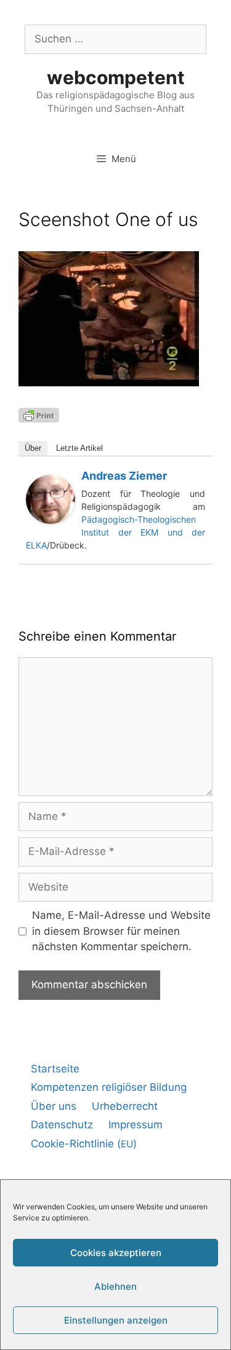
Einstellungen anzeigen (116, 1320)
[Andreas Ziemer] (50, 520)
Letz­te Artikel (79, 448)
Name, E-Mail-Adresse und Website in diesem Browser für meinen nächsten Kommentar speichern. (121, 931)
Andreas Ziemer (124, 475)
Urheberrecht (125, 1106)
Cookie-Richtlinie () (84, 1143)
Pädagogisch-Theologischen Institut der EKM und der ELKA (115, 532)
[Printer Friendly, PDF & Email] (38, 414)
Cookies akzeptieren (115, 1252)
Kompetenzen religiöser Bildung (109, 1087)
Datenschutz (62, 1124)
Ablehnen (115, 1286)
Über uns (53, 1106)
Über (33, 448)
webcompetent (116, 77)
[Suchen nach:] (115, 39)
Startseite (55, 1069)
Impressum (135, 1124)
